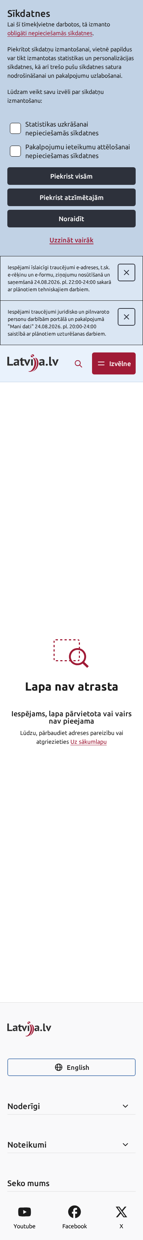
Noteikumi (27, 1144)
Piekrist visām (71, 176)
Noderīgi (23, 1106)
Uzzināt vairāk (72, 240)
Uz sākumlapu (88, 741)
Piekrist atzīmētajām (72, 197)
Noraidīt (71, 218)
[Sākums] (71, 1028)
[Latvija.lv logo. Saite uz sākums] (33, 363)
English (78, 1067)
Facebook (74, 1226)
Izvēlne (120, 363)
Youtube (25, 1226)
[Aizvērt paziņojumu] (126, 272)
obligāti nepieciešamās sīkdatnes (49, 33)
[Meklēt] (78, 364)
